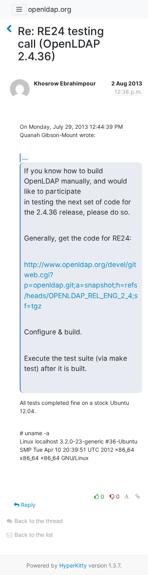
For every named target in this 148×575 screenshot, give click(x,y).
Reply (27, 504)
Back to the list (33, 534)
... (25, 157)
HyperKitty (73, 565)
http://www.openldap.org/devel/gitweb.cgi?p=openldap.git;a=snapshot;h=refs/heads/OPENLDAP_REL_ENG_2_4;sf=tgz (81, 285)
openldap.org (49, 9)
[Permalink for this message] (137, 496)
